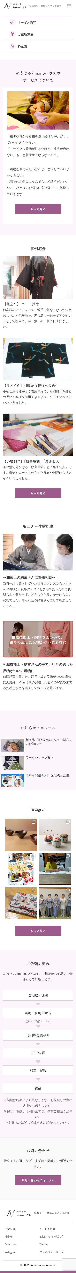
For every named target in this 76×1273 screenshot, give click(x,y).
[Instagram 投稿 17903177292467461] (21, 903)
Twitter (43, 1244)
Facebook (10, 1244)
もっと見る (38, 209)
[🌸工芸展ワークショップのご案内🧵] (55, 835)
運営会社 (9, 1229)
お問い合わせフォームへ (38, 1180)
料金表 (8, 1236)
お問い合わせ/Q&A (51, 1236)
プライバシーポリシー (52, 1252)
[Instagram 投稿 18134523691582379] (55, 903)
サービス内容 (47, 1229)
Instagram (10, 1252)
